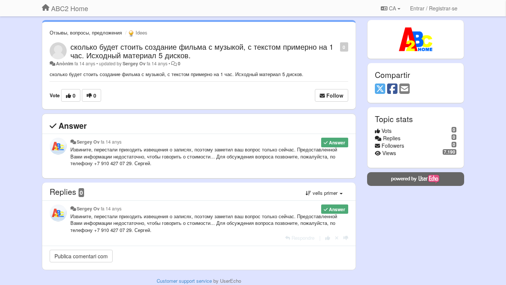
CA (392, 8)
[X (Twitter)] (380, 89)
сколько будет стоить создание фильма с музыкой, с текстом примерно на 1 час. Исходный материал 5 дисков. (201, 50)
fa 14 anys (111, 141)
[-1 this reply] (345, 237)
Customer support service (184, 280)
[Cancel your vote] (337, 237)
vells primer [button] (325, 192)
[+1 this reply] (327, 237)
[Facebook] (392, 89)
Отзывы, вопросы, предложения (86, 32)
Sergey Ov (134, 63)
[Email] (404, 89)
